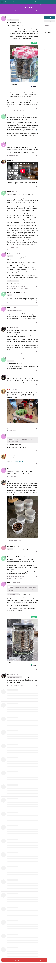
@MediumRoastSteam (13, 19)
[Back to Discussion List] (2, 2)
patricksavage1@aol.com (18, 426)
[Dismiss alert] (45, 960)
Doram (10, 256)
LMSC (10, 194)
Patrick (12, 439)
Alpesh (10, 549)
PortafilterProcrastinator (15, 310)
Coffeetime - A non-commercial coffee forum (19, 2)
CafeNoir (11, 361)
